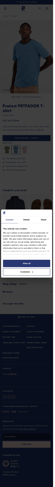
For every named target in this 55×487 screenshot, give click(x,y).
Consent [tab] (9, 220)
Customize (25, 272)
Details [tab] (26, 220)
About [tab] (43, 220)
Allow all (26, 263)
